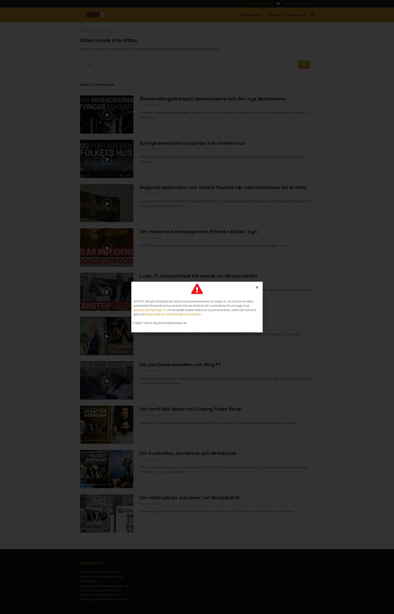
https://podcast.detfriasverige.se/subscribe (173, 314)
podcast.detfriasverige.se (149, 310)
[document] (197, 307)
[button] (257, 287)
